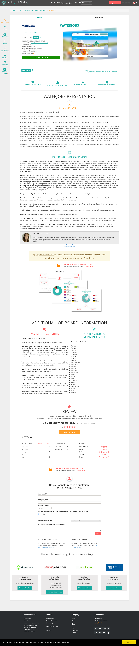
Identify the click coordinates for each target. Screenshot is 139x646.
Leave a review (69, 432)
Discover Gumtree (25, 588)
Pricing (5, 65)
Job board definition (29, 632)
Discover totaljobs (84, 588)
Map (71, 3)
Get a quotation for (45, 521)
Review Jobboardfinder (101, 621)
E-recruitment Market (29, 629)
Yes (40, 514)
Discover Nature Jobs (55, 592)
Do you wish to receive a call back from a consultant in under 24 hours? (63, 511)
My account (126, 3)
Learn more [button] (65, 642)
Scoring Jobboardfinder (30, 625)
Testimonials (98, 618)
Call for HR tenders (51, 621)
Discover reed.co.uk (114, 588)
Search (65, 3)
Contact (74, 632)
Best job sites (27, 618)
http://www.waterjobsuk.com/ (39, 43)
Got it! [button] (129, 642)
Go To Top (5, 23)
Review (4, 58)
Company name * (44, 500)
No (45, 514)
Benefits (26, 621)
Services (78, 3)
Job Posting (49, 623)
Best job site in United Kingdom (35, 10)
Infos (5, 44)
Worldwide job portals (30, 627)
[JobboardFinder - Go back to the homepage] (16, 3)
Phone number (43, 505)
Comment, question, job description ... (51, 524)
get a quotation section (46, 547)
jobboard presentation (69, 245)
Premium (48, 630)
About (5, 30)
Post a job (87, 3)
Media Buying (50, 618)
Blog (73, 621)
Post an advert (5, 73)
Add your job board (115, 3)
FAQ (73, 628)
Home (13, 10)
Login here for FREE (45, 254)
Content (4, 51)
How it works (55, 3)
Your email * (42, 494)
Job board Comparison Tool (31, 623)
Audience (4, 37)
